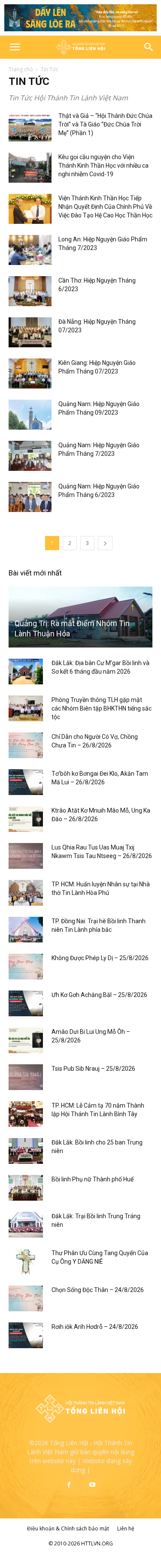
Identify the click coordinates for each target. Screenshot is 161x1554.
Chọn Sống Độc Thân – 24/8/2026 (98, 1289)
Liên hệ (125, 1528)
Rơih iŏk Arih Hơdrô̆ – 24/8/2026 (95, 1326)
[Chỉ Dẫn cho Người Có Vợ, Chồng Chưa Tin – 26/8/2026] (26, 745)
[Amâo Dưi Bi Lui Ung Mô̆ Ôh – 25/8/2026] (26, 1040)
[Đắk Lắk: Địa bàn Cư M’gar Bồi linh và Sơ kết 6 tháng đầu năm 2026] (26, 671)
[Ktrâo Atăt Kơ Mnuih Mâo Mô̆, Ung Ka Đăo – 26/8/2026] (26, 819)
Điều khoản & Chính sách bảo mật (68, 1528)
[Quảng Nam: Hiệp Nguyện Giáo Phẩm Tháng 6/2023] (30, 497)
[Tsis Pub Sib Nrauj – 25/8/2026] (26, 1077)
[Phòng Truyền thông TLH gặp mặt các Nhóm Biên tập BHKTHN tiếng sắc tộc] (26, 708)
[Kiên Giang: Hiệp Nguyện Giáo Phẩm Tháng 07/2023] (30, 373)
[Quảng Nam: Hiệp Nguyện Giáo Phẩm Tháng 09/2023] (30, 415)
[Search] (149, 47)
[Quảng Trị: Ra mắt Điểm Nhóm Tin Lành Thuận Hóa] (80, 617)
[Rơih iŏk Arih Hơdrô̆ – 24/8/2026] (26, 1335)
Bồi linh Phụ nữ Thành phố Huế (93, 1179)
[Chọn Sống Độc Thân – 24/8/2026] (26, 1298)
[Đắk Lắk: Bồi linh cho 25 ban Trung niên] (26, 1151)
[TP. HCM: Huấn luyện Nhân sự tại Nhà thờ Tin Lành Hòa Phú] (26, 893)
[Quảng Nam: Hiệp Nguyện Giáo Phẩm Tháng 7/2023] (30, 456)
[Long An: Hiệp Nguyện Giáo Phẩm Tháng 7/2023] (30, 250)
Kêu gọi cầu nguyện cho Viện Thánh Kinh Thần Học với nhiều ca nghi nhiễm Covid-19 (103, 166)
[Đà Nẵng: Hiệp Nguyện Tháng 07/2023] (30, 332)
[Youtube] (92, 1485)
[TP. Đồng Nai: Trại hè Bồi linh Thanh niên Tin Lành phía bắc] (26, 930)
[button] (14, 47)
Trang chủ (21, 69)
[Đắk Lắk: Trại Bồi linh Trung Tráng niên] (26, 1225)
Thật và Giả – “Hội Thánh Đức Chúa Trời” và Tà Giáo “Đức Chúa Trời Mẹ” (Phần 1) (105, 124)
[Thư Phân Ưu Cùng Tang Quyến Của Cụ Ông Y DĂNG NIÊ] (26, 1261)
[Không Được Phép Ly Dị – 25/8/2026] (26, 966)
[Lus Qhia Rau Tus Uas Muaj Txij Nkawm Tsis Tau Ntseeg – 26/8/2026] (26, 856)
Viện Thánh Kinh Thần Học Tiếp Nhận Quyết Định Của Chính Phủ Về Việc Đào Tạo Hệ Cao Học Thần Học (105, 207)
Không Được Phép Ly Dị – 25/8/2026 (100, 958)
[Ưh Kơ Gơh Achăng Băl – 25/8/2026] (26, 1003)
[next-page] (105, 543)
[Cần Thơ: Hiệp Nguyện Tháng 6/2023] (30, 291)
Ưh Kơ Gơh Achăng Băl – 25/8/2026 (99, 994)
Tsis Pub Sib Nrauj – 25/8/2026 (93, 1068)
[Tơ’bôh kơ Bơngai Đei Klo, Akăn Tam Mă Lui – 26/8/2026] (26, 782)
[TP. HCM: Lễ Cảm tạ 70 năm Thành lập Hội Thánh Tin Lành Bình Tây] (26, 1114)
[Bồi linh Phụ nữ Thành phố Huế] (26, 1188)
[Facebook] (69, 1485)
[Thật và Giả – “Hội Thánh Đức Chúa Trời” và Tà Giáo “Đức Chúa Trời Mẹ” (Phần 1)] (30, 126)
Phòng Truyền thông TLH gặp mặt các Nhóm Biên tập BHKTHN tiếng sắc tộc (102, 708)
